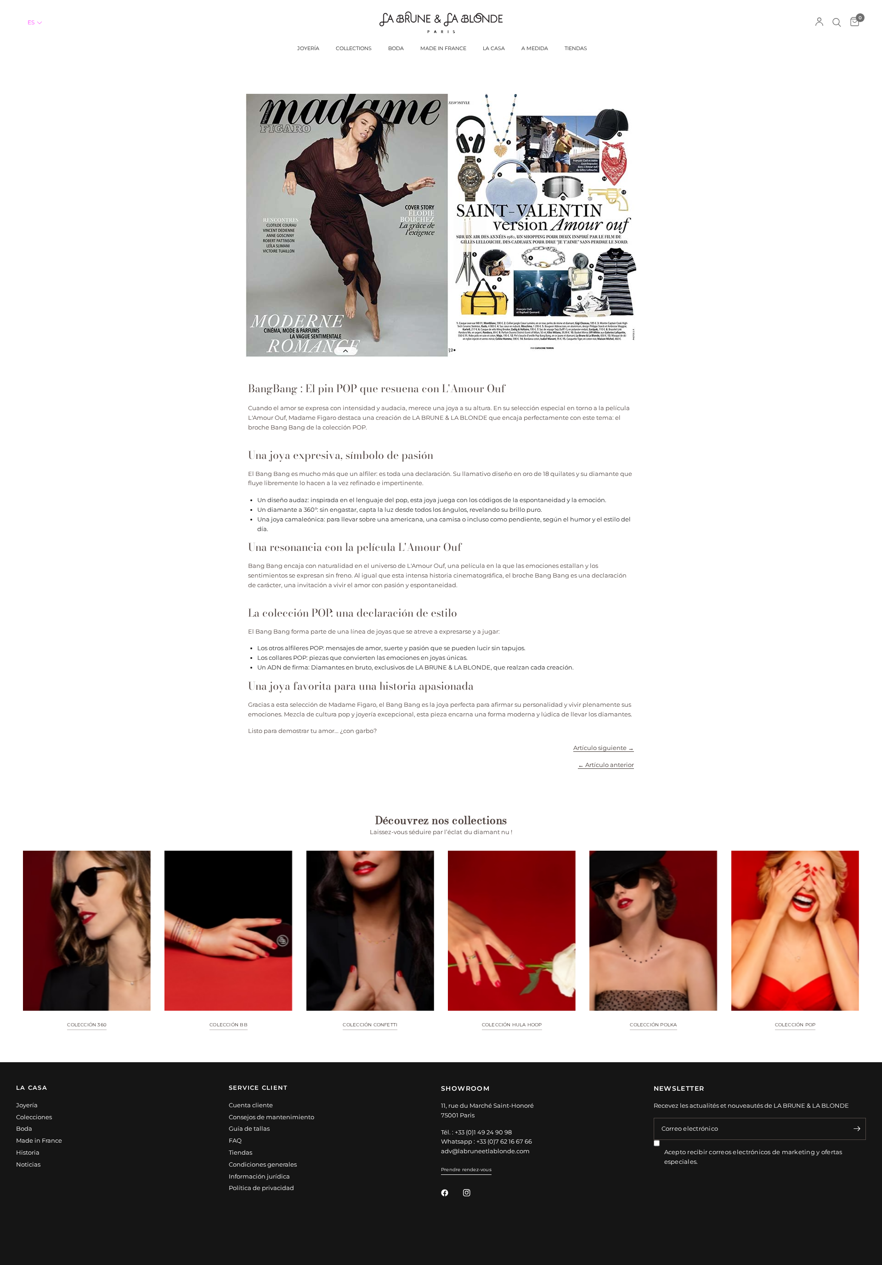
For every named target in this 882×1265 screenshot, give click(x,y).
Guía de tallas (249, 1128)
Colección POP (795, 1025)
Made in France (39, 1140)
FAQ (235, 1140)
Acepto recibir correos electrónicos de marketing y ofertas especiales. (753, 1156)
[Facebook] (451, 1193)
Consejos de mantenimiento (271, 1117)
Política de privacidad (261, 1187)
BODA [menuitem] (396, 49)
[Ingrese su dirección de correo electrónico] (857, 1129)
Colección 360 (87, 1025)
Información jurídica (259, 1176)
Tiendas (240, 1152)
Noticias (28, 1164)
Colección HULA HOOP (512, 1025)
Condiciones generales (263, 1164)
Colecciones (34, 1117)
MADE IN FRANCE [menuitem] (443, 49)
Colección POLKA (653, 1025)
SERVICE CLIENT (258, 1088)
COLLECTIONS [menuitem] (354, 49)
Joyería (27, 1105)
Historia (28, 1152)
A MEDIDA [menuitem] (534, 49)
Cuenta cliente (251, 1105)
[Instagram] (473, 1193)
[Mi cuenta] (819, 22)
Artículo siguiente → (603, 747)
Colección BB (228, 1025)
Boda (24, 1128)
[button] (35, 22)
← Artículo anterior (606, 764)
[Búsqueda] (837, 22)
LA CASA (31, 1088)
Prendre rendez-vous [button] (466, 1170)
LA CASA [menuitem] (494, 49)
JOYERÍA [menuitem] (308, 49)
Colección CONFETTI (370, 1025)
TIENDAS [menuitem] (576, 49)
